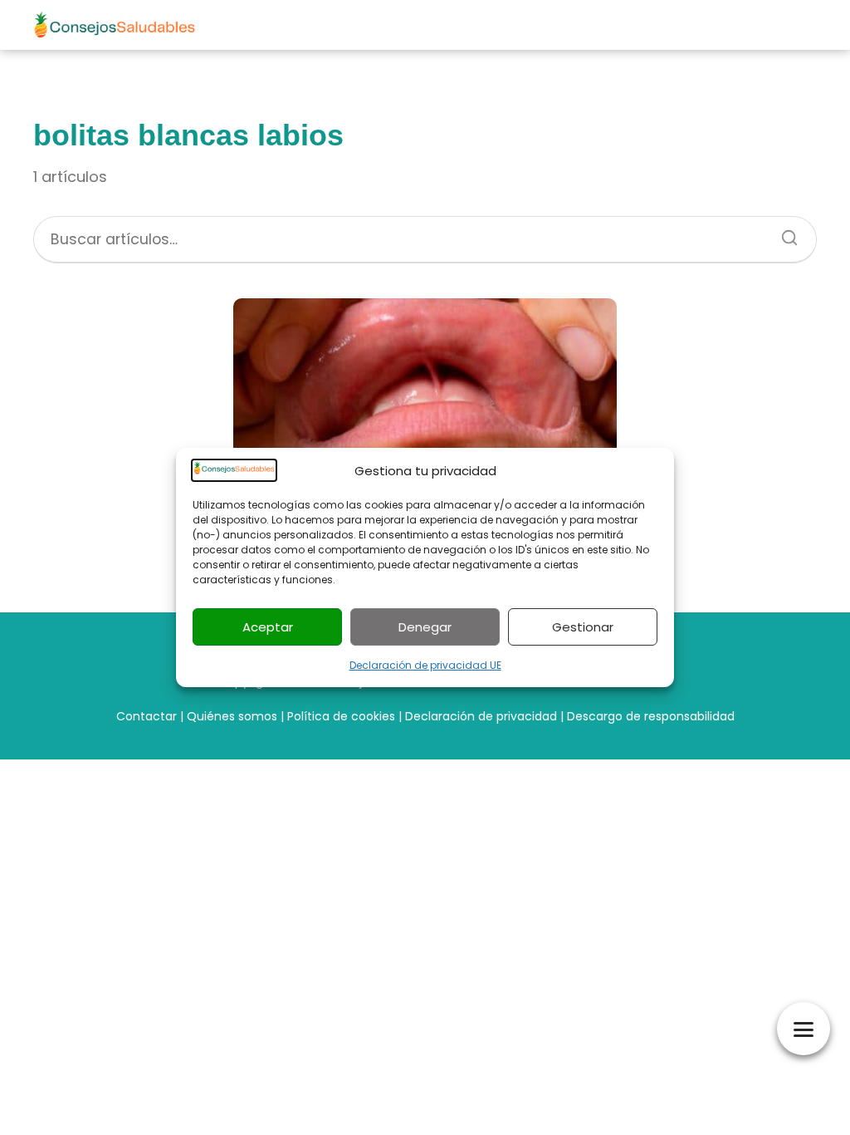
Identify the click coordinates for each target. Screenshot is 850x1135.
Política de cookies (341, 716)
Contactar (146, 716)
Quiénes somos (232, 716)
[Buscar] (783, 232)
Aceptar (267, 627)
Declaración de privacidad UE (425, 665)
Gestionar (582, 627)
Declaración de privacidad (481, 716)
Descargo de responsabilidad (651, 716)
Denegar (425, 627)
